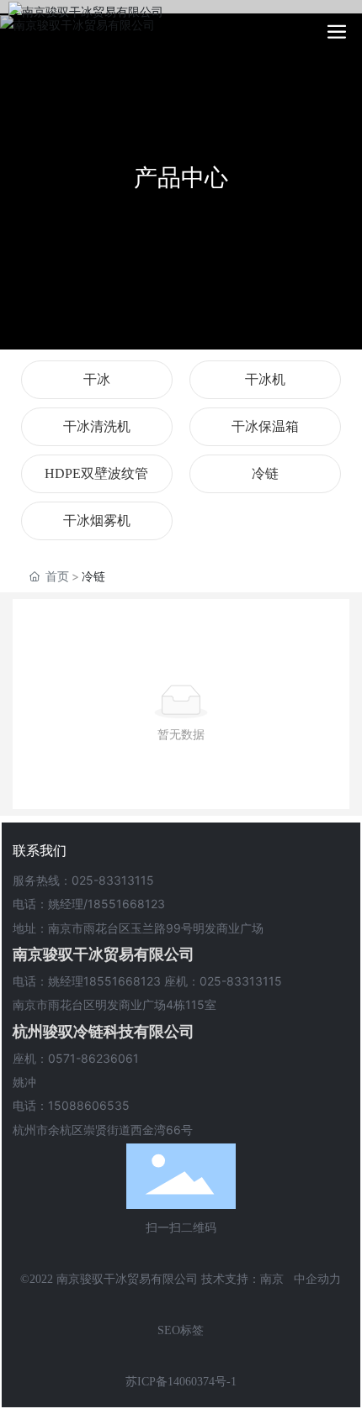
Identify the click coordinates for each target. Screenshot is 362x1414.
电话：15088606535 (71, 1105)
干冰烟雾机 (96, 520)
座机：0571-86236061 (76, 1058)
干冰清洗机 (96, 426)
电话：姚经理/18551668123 (89, 903)
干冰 (96, 379)
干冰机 (265, 379)
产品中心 (181, 177)
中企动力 (317, 1279)
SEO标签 (180, 1330)
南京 (272, 1279)
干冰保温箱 (265, 426)
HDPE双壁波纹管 (96, 473)
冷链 (265, 473)
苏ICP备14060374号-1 (181, 1381)
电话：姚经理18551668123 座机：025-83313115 (147, 981)
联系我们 (40, 850)
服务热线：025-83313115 (83, 880)
